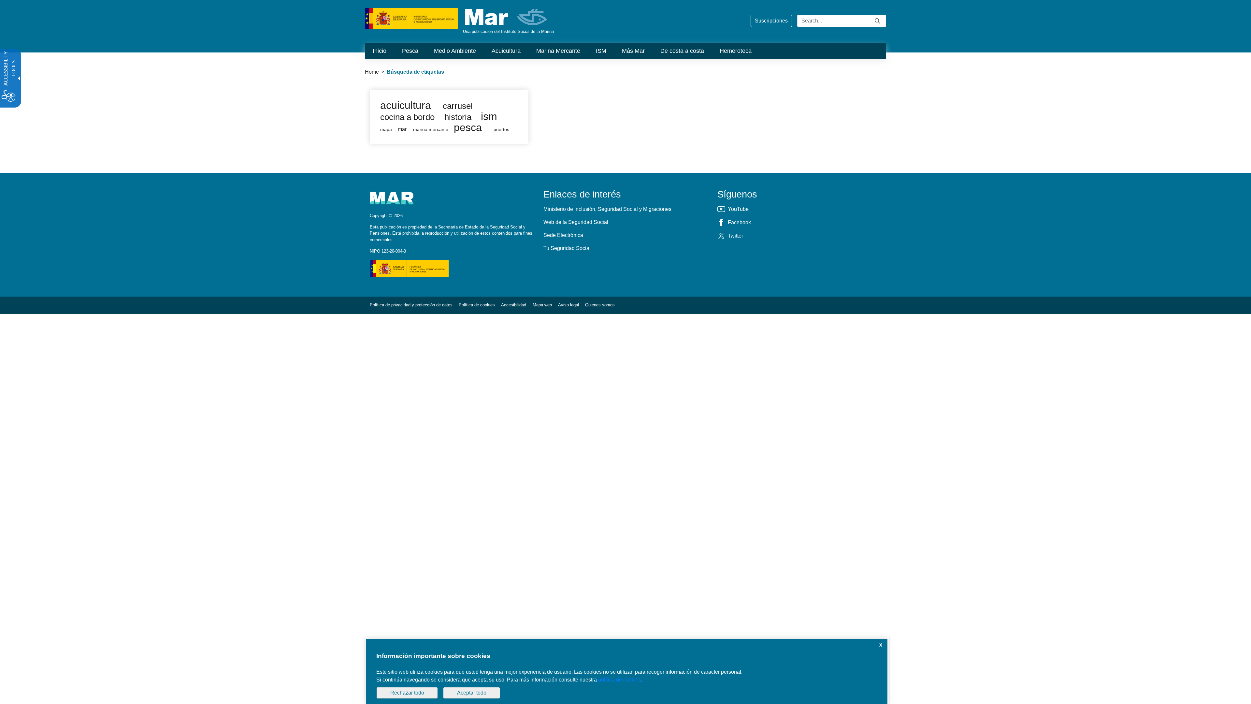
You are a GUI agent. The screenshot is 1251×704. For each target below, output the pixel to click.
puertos (501, 129)
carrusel (458, 105)
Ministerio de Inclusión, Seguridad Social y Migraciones (607, 209)
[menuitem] (379, 51)
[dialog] (626, 671)
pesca (468, 127)
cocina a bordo (407, 117)
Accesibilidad (513, 304)
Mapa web (542, 304)
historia (457, 117)
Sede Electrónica (563, 235)
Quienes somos (600, 304)
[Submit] (877, 20)
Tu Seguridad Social (567, 248)
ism (489, 116)
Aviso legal (568, 304)
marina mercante (430, 129)
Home (372, 72)
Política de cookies (477, 304)
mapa (386, 129)
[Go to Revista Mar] (506, 17)
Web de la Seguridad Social (575, 222)
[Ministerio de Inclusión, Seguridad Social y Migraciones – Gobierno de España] (411, 18)
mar (402, 129)
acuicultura (405, 105)
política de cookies (619, 679)
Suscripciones (771, 20)
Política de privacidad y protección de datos (411, 304)
